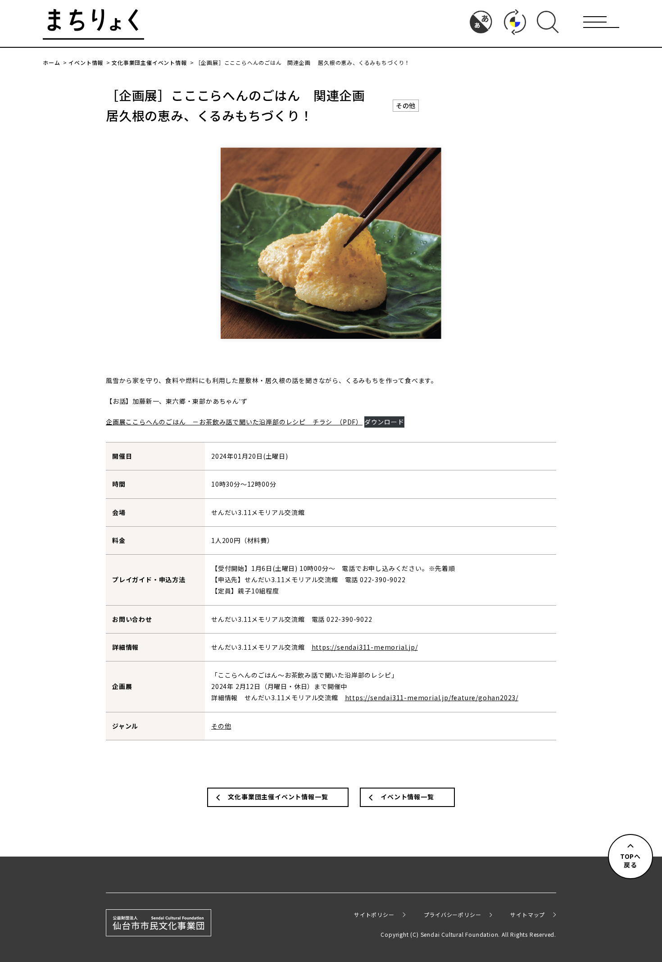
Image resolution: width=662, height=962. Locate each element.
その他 (406, 105)
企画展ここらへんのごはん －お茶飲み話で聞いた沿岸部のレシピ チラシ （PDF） (234, 421)
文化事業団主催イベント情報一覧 (278, 796)
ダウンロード (384, 421)
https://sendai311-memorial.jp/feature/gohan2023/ (431, 697)
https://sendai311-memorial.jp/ (365, 647)
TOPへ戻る (630, 861)
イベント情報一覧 (407, 796)
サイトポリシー (374, 914)
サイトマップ (527, 914)
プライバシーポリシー (452, 914)
